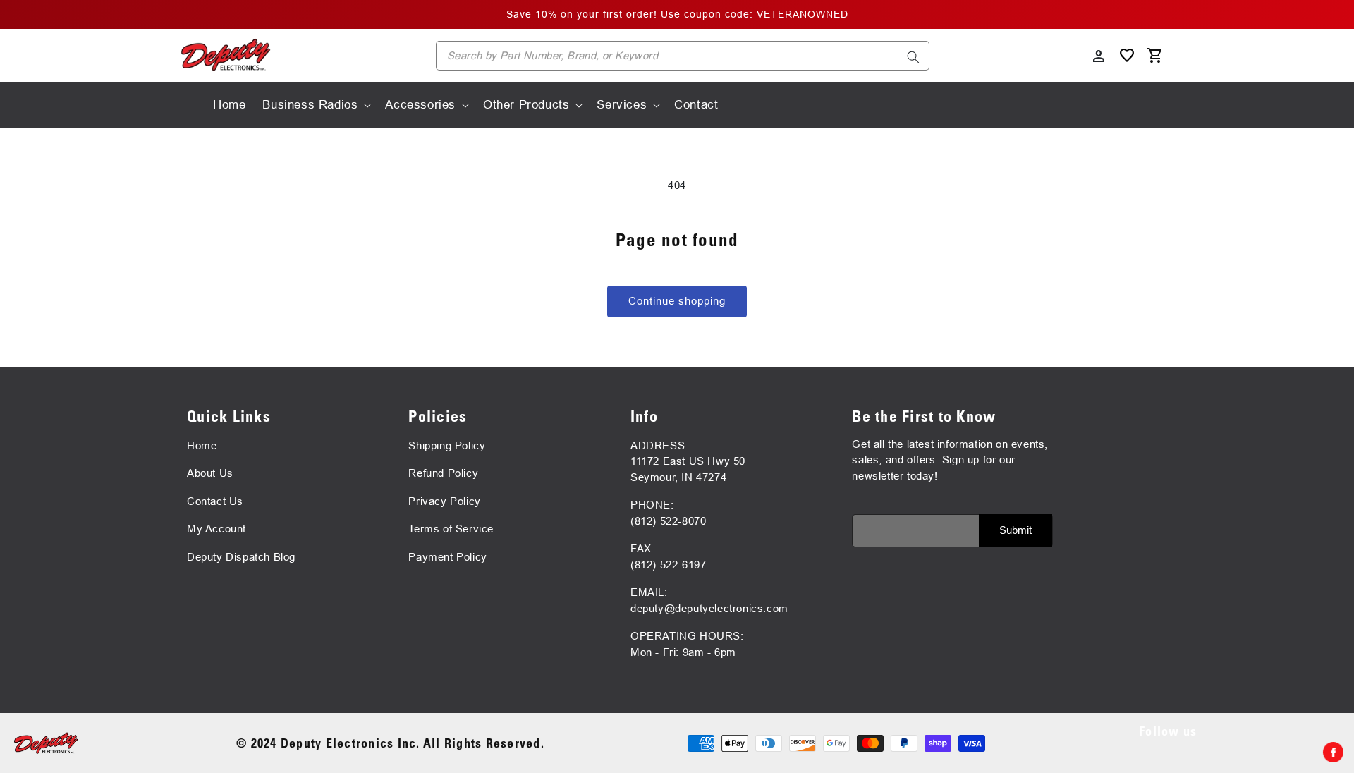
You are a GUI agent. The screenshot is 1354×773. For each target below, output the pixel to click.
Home (201, 445)
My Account (216, 529)
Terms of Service (451, 529)
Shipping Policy (446, 445)
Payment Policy (447, 557)
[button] (315, 105)
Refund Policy (443, 473)
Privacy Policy (444, 501)
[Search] (913, 57)
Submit (1015, 530)
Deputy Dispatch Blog (241, 557)
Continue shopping (677, 301)
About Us (210, 473)
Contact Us (215, 501)
